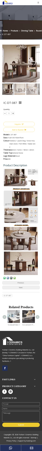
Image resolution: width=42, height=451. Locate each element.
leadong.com (31, 441)
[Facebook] (5, 368)
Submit (21, 425)
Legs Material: (9, 156)
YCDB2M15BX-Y (14, 325)
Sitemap (34, 438)
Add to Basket (18, 130)
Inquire (18, 124)
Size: (5, 137)
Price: (5, 159)
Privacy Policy (11, 441)
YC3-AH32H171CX (28, 325)
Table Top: (7, 153)
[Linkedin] (10, 391)
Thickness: (7, 150)
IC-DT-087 (7, 295)
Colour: (6, 140)
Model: (6, 134)
